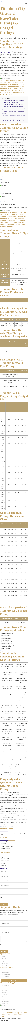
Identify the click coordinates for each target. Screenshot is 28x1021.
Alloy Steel (4, 990)
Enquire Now (14, 980)
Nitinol (3, 996)
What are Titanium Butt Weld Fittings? (10, 792)
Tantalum (4, 992)
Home (3, 956)
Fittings (3, 979)
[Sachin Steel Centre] (6, 3)
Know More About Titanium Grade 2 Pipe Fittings (14, 100)
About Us (4, 958)
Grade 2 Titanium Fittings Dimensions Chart (12, 118)
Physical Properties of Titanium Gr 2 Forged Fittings (14, 120)
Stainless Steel (5, 988)
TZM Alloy (4, 994)
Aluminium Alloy (5, 1001)
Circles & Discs (5, 976)
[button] (14, 792)
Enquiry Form (5, 963)
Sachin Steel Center (15, 1020)
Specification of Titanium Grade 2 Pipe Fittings (13, 104)
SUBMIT (3, 904)
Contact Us (4, 965)
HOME (1, 37)
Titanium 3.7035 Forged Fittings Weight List (12, 117)
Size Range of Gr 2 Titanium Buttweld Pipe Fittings (14, 115)
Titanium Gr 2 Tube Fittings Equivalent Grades (13, 106)
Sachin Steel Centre (5, 52)
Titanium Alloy (5, 985)
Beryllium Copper (6, 999)
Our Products (8, 37)
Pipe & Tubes (5, 970)
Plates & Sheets (6, 972)
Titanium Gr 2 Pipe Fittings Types (10, 102)
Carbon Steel (5, 1003)
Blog (3, 961)
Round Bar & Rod (6, 974)
